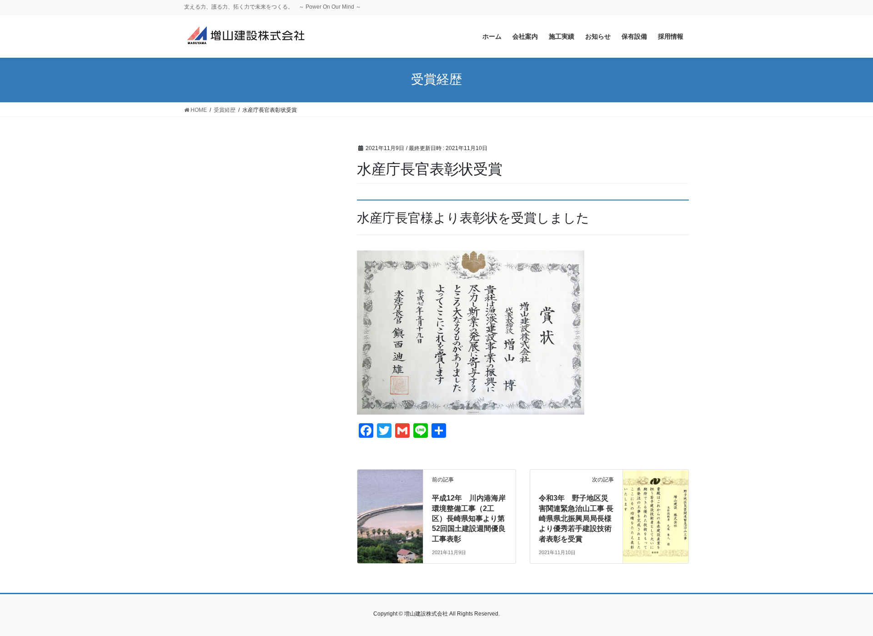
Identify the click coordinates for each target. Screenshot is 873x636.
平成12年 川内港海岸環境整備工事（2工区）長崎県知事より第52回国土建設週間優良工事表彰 (469, 518)
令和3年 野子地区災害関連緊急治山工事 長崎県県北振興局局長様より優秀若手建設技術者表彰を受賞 (576, 518)
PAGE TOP (845, 609)
